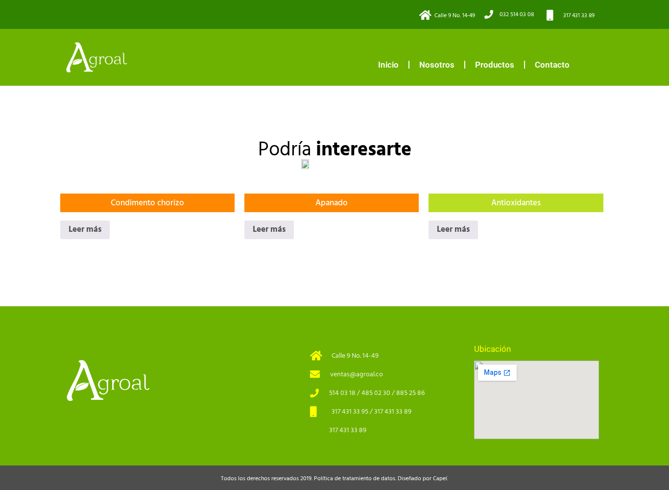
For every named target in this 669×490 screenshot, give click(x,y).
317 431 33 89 (579, 15)
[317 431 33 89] (550, 15)
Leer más (85, 229)
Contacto (552, 65)
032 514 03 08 (517, 14)
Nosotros (436, 65)
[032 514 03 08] (488, 14)
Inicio (388, 65)
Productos (494, 65)
